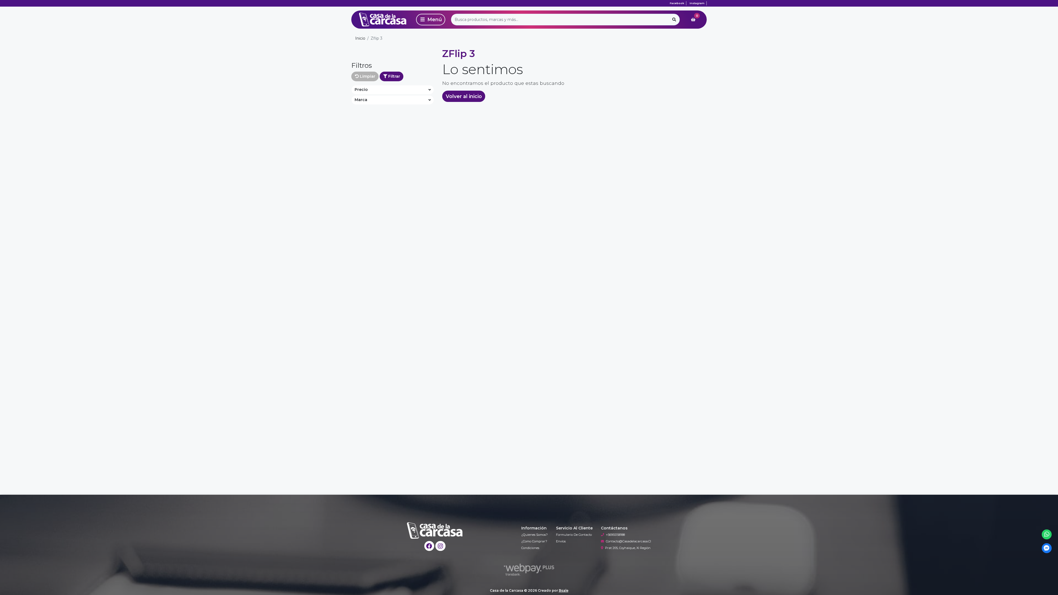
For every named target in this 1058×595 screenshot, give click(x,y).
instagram (697, 3)
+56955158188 (615, 535)
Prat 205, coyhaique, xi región (628, 548)
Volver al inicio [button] (464, 96)
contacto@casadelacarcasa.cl (628, 541)
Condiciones (530, 548)
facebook (677, 3)
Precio (361, 89)
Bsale (563, 590)
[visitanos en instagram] (440, 546)
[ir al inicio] (435, 530)
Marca (361, 99)
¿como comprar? (534, 541)
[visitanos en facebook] (429, 546)
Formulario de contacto (574, 535)
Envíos (561, 541)
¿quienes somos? (534, 535)
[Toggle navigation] (430, 19)
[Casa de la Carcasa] (382, 19)
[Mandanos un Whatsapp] (1047, 534)
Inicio (360, 38)
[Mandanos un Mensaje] (1047, 548)
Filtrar (393, 76)
